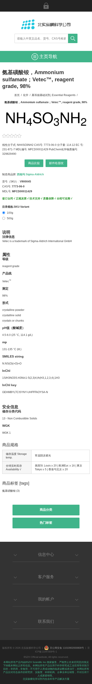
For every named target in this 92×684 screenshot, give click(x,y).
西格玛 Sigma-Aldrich (30, 174)
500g (10, 218)
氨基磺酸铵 (9, 490)
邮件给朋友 (56, 163)
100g (10, 212)
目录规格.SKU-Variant (15, 206)
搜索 (72, 38)
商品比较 (34, 163)
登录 (46, 5)
